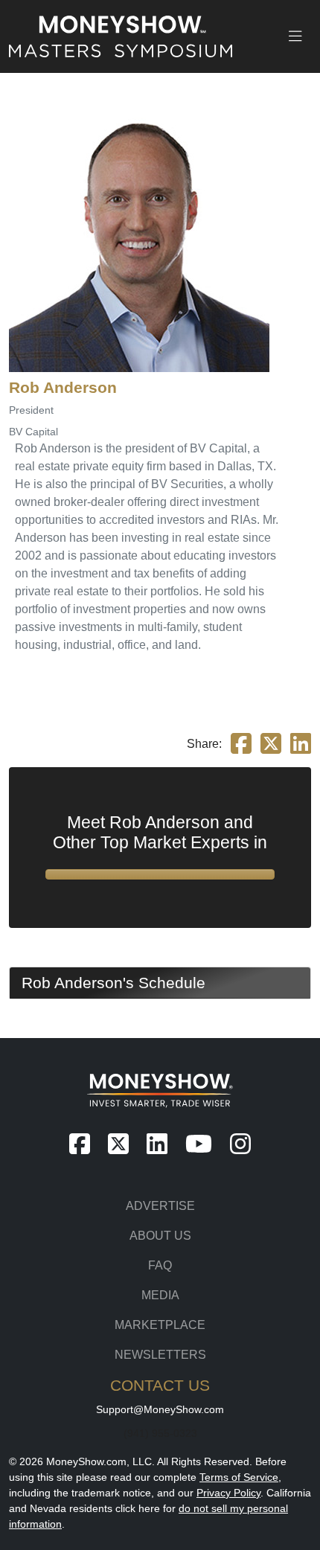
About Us (160, 1235)
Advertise (160, 1206)
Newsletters (160, 1354)
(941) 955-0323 (160, 1433)
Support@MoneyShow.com (160, 1409)
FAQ (160, 1265)
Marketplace (160, 1325)
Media (160, 1295)
